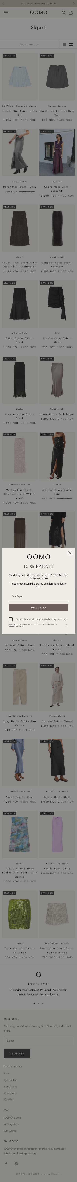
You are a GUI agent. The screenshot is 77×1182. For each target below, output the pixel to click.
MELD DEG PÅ (38, 607)
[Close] (70, 553)
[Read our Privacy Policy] (66, 625)
